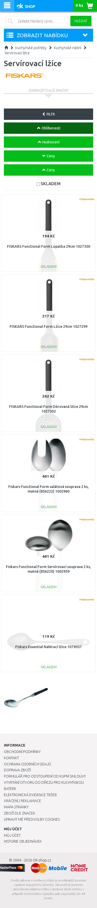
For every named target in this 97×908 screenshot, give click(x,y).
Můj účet (12, 835)
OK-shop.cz (42, 860)
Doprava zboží (17, 770)
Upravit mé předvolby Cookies (32, 819)
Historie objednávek (23, 841)
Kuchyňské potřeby (31, 48)
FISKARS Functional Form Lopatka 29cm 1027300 (48, 246)
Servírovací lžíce (17, 53)
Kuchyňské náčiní (67, 48)
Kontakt (11, 758)
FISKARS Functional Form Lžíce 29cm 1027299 (48, 326)
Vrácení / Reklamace (22, 801)
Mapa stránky (16, 807)
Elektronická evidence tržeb (30, 795)
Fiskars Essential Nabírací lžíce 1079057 (48, 647)
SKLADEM (51, 183)
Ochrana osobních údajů (27, 764)
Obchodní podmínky (22, 752)
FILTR (50, 114)
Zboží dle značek (19, 813)
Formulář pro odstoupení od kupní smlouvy (45, 776)
